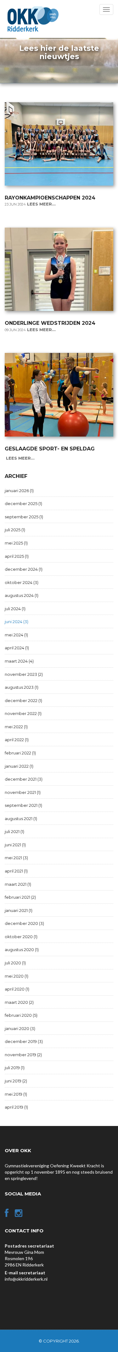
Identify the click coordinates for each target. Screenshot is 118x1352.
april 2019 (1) (16, 1107)
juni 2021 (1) (15, 844)
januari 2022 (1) (19, 766)
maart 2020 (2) (19, 1002)
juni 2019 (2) (16, 1080)
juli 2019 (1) (15, 1067)
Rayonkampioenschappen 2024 (50, 198)
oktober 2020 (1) (21, 936)
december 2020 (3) (24, 923)
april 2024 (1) (17, 647)
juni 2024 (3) (16, 621)
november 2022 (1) (23, 713)
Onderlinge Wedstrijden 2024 (50, 323)
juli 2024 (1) (15, 608)
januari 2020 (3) (20, 1028)
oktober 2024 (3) (21, 582)
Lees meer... (41, 203)
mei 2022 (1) (16, 726)
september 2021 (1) (23, 805)
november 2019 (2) (23, 1054)
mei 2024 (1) (16, 634)
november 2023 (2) (24, 674)
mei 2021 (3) (16, 857)
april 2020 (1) (17, 989)
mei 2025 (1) (16, 542)
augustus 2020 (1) (22, 949)
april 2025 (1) (17, 556)
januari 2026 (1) (19, 490)
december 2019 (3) (24, 1041)
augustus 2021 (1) (21, 818)
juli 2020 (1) (15, 962)
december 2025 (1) (23, 503)
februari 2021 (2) (20, 897)
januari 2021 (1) (18, 910)
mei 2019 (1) (16, 1094)
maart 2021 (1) (18, 884)
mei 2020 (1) (16, 976)
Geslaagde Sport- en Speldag (50, 449)
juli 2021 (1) (14, 831)
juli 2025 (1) (15, 529)
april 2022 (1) (17, 739)
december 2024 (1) (23, 569)
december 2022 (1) (23, 700)
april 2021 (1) (16, 870)
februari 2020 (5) (21, 1015)
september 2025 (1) (24, 516)
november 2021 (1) (23, 792)
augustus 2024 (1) (21, 595)
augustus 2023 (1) (21, 687)
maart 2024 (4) (19, 661)
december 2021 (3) (23, 779)
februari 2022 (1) (20, 752)
